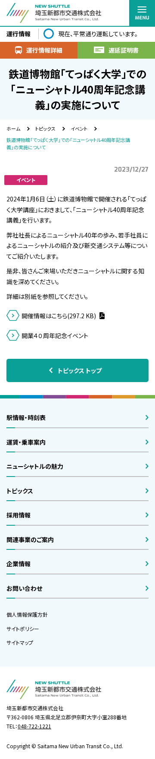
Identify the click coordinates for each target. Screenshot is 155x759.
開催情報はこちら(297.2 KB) (59, 315)
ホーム (13, 128)
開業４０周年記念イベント (55, 335)
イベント (79, 128)
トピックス (45, 128)
